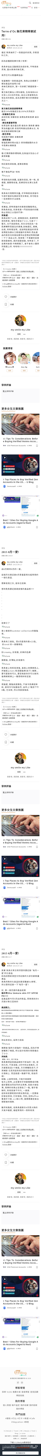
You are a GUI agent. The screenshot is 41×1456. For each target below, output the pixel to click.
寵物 (33, 278)
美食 (23, 278)
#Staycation (17, 1422)
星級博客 (25, 1391)
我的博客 (20, 1408)
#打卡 (20, 1418)
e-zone (23, 1433)
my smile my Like (15, 45)
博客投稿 (20, 1395)
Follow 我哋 (6, 286)
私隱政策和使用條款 (23, 1448)
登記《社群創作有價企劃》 (25, 271)
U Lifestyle (9, 1431)
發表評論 (8, 391)
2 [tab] (19, 15)
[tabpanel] (20, 12)
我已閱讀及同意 (20, 1453)
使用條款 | (24, 1436)
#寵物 (8, 1418)
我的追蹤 (33, 1405)
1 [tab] (16, 15)
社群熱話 (24, 7)
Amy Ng (24, 367)
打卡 (13, 278)
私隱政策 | (32, 1436)
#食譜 (26, 1418)
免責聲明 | (16, 1436)
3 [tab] (22, 15)
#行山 (14, 1418)
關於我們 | (9, 1436)
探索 (4, 1391)
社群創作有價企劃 (9, 7)
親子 (28, 278)
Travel (17, 1431)
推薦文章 (17, 1391)
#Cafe (32, 1418)
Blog (17, 1433)
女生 (3, 27)
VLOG (9, 1391)
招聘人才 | (17, 1438)
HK (22, 1431)
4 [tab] (25, 15)
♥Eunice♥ (9, 367)
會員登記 (36, 3)
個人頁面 (7, 1405)
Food (34, 1431)
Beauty (28, 1431)
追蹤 (35, 46)
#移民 (26, 1422)
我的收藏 (24, 1405)
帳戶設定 (16, 1405)
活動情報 (12, 280)
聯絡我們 (24, 1438)
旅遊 (18, 278)
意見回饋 (34, 1391)
